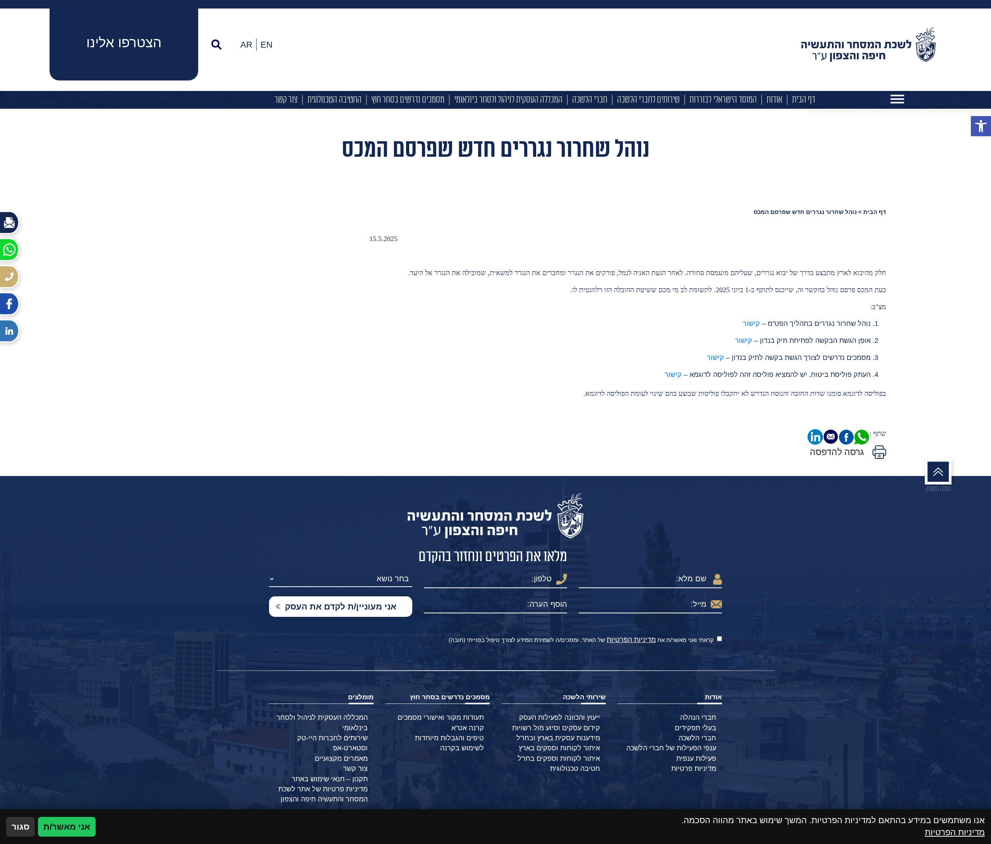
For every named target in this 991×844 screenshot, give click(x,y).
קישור (751, 323)
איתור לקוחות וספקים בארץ (559, 748)
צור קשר (286, 100)
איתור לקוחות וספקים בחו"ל (559, 758)
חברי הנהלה (698, 717)
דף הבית (803, 100)
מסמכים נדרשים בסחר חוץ (407, 100)
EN (267, 45)
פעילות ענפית (696, 758)
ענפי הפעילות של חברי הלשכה (671, 748)
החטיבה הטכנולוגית (334, 100)
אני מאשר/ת (66, 827)
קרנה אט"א (467, 728)
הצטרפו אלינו (123, 42)
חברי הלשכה (589, 100)
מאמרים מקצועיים (341, 758)
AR (246, 45)
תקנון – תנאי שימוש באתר (329, 779)
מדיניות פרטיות (693, 768)
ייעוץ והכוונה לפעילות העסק (559, 717)
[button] (981, 126)
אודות (774, 100)
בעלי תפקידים (695, 728)
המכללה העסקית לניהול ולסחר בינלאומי (508, 100)
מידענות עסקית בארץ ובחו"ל (558, 738)
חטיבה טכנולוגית (575, 768)
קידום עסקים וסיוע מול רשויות (556, 728)
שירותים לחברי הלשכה (648, 100)
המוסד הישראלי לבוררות (723, 100)
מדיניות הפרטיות (631, 640)
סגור (20, 827)
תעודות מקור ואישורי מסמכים (441, 717)
